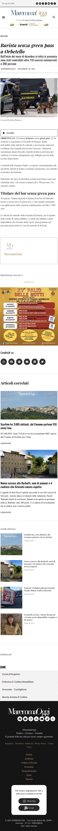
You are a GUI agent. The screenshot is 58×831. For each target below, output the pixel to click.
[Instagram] (43, 3)
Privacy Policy (40, 743)
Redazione (9, 743)
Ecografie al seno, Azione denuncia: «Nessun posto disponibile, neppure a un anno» (40, 617)
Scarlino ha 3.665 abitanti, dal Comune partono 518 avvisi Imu (29, 426)
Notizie (4, 36)
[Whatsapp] (55, 3)
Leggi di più (6, 443)
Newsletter (19, 743)
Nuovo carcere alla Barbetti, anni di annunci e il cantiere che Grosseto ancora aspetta (26, 485)
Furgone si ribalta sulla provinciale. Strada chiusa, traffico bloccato (39, 589)
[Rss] (46, 3)
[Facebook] (37, 3)
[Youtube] (49, 3)
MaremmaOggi (13, 254)
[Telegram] (40, 3)
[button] (3, 17)
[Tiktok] (52, 3)
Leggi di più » (29, 540)
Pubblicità (29, 743)
